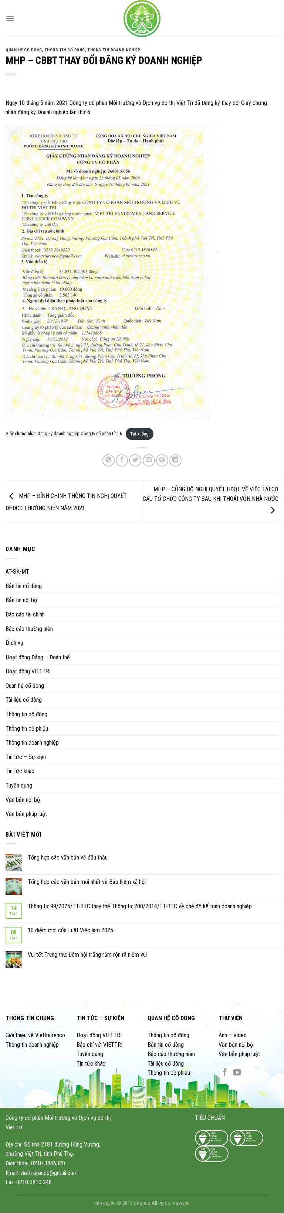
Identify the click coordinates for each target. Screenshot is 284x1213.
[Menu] (10, 18)
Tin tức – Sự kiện (26, 757)
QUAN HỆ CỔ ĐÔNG (171, 1018)
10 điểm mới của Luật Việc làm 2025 (70, 930)
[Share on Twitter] (135, 460)
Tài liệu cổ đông (24, 699)
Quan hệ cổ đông (25, 685)
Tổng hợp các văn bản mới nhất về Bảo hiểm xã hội (87, 881)
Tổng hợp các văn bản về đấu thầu (68, 857)
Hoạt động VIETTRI (28, 671)
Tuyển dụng (19, 785)
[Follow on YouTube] (237, 1073)
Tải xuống (139, 434)
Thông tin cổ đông (26, 714)
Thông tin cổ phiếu (27, 728)
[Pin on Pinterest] (162, 460)
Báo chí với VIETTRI (99, 1044)
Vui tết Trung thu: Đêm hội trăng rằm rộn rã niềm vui (87, 954)
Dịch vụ (14, 642)
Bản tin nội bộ (21, 600)
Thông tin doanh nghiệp (32, 742)
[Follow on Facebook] (225, 1073)
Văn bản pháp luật (26, 813)
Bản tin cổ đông (24, 585)
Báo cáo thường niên (29, 628)
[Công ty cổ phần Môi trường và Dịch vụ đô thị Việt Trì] (142, 18)
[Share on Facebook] (122, 460)
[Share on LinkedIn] (175, 460)
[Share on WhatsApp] (108, 460)
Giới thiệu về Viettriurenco (35, 1035)
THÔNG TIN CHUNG (30, 1018)
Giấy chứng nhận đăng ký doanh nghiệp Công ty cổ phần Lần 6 (64, 434)
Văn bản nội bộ (23, 799)
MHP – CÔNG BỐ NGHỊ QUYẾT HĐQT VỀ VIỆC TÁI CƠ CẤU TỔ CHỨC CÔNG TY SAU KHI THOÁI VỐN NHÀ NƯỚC (210, 494)
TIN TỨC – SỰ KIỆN (100, 1018)
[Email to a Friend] (149, 460)
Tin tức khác (20, 771)
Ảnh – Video (233, 1035)
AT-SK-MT (17, 571)
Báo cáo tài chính (25, 614)
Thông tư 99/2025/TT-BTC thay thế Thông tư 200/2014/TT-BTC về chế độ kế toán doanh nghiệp (140, 905)
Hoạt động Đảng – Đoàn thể (38, 656)
